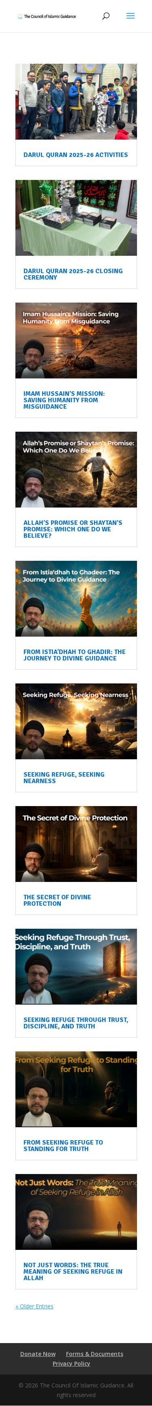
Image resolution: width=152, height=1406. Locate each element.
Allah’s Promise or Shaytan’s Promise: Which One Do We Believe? (73, 529)
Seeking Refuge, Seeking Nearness (64, 778)
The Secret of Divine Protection (57, 900)
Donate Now (38, 1354)
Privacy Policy (71, 1363)
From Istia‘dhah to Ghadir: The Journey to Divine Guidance (75, 655)
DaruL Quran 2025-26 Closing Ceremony (73, 274)
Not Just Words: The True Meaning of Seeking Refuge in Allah (73, 1271)
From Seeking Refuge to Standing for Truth (63, 1146)
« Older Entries (34, 1306)
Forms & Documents (94, 1354)
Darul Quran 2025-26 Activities (76, 155)
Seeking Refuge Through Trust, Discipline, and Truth (76, 1023)
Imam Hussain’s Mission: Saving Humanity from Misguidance (64, 400)
